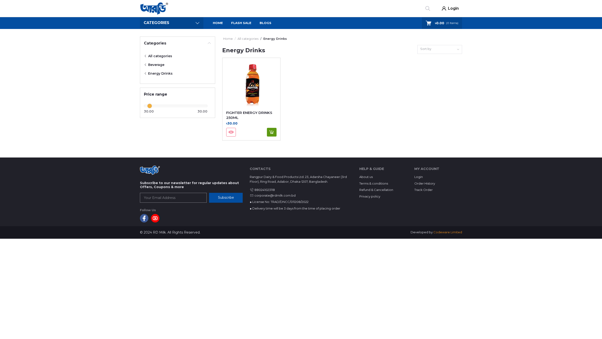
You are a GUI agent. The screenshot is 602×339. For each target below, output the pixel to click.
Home (218, 23)
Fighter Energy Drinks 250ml (249, 115)
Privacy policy (369, 196)
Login (453, 8)
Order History (424, 183)
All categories (159, 56)
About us (366, 177)
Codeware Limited (447, 232)
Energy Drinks (160, 73)
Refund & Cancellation (376, 190)
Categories (155, 43)
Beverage (155, 65)
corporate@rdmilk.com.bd (275, 195)
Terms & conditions (373, 183)
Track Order (423, 190)
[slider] (149, 106)
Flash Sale (241, 23)
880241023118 (264, 190)
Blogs (265, 23)
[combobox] (439, 49)
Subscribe (226, 197)
